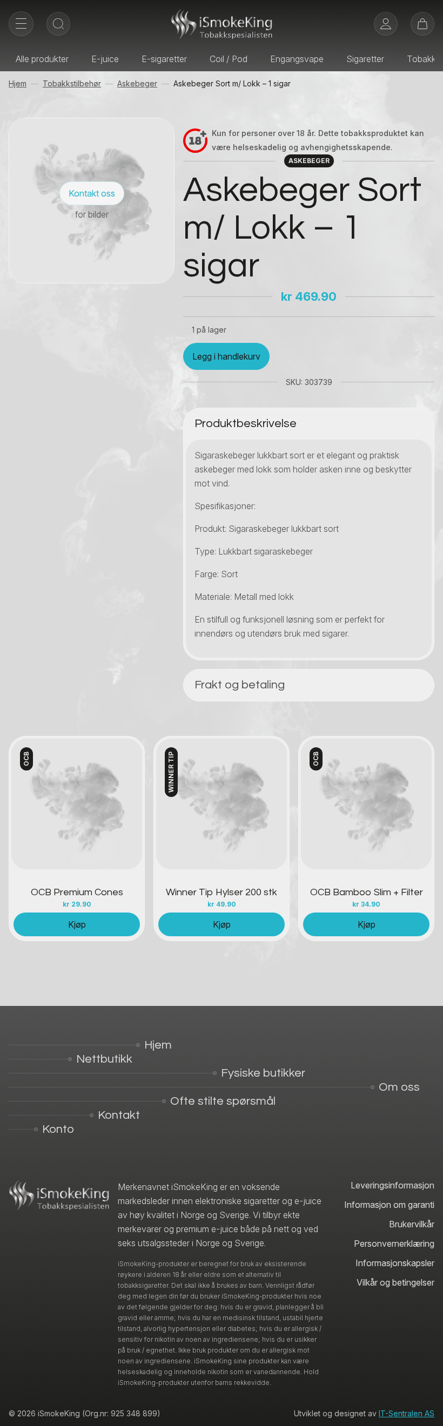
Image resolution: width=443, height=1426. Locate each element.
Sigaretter (365, 58)
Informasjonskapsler (394, 1263)
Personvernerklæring (394, 1243)
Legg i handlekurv (226, 356)
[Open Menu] (21, 23)
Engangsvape (297, 58)
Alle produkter (42, 58)
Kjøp (77, 924)
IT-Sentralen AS (406, 1413)
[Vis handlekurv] (422, 24)
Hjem (17, 83)
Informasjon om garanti (389, 1204)
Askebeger (137, 83)
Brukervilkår (411, 1224)
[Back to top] (427, 1410)
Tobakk (421, 58)
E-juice (105, 58)
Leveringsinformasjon (392, 1185)
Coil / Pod (228, 58)
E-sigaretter (164, 58)
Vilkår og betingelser (395, 1282)
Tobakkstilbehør (72, 83)
